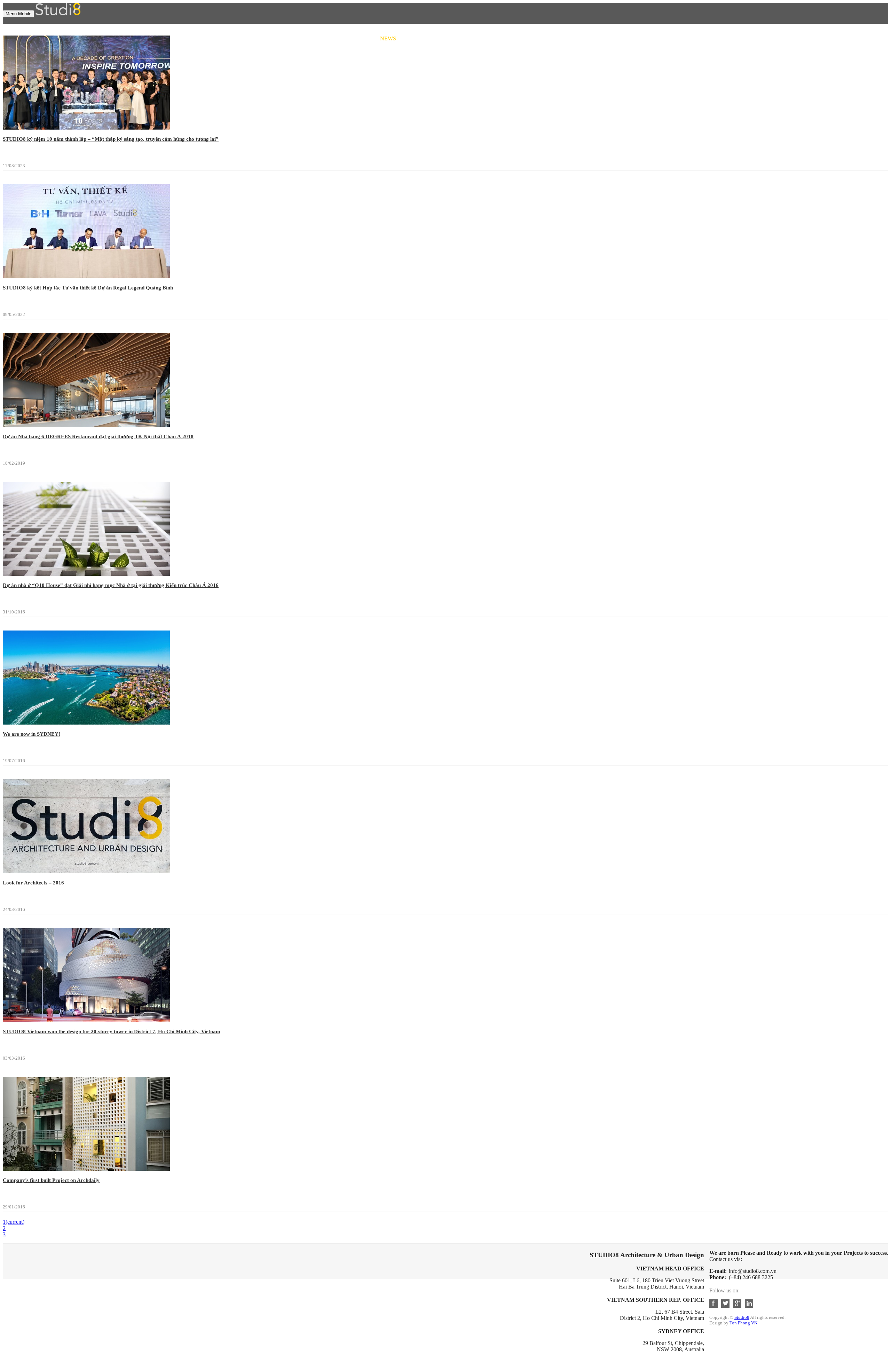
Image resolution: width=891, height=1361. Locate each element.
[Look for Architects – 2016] (86, 871)
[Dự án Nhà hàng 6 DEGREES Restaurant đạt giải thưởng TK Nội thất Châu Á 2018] (86, 425)
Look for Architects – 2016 (33, 883)
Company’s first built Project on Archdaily (51, 1180)
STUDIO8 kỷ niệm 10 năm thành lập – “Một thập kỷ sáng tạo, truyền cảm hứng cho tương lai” (111, 139)
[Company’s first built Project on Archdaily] (86, 1169)
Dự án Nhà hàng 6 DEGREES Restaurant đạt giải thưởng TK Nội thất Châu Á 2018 (98, 436)
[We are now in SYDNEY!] (86, 723)
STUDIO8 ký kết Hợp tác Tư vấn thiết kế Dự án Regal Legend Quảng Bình (88, 288)
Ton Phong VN (743, 1322)
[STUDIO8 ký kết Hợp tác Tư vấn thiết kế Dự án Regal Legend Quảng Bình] (86, 276)
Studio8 (741, 1317)
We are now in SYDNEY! (31, 734)
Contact (392, 45)
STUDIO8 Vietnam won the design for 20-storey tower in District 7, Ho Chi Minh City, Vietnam (111, 1031)
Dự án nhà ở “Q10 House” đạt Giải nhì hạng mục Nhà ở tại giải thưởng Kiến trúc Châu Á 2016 (111, 585)
